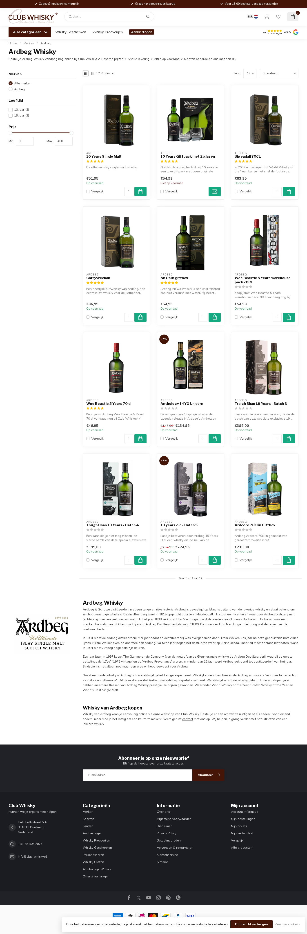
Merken (29, 43)
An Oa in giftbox (174, 278)
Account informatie (244, 812)
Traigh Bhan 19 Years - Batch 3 (261, 404)
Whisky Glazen (93, 862)
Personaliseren (93, 855)
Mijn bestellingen (243, 819)
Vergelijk (97, 191)
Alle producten (241, 848)
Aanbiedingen (141, 32)
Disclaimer (164, 826)
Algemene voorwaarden (174, 819)
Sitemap (163, 862)
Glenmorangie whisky (212, 656)
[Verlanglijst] (278, 16)
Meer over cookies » (287, 924)
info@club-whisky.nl (32, 857)
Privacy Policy (166, 833)
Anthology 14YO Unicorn (181, 404)
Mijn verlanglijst (242, 833)
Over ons (163, 812)
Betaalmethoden (169, 840)
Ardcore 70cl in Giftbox (255, 525)
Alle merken (22, 83)
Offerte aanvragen (96, 876)
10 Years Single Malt (104, 156)
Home (13, 43)
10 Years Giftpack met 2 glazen (187, 156)
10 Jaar (21, 109)
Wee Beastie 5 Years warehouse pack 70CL (263, 280)
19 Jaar (21, 115)
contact (187, 719)
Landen (88, 826)
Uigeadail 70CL (248, 156)
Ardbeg (46, 43)
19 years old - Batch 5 (179, 525)
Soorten (88, 819)
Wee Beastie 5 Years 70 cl (108, 404)
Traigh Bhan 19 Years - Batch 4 (112, 525)
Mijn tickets (239, 826)
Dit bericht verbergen (251, 924)
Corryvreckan (98, 278)
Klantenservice (167, 855)
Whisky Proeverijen (108, 32)
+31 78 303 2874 (30, 844)
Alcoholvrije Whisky (97, 869)
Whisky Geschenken (70, 32)
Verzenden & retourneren (175, 848)
